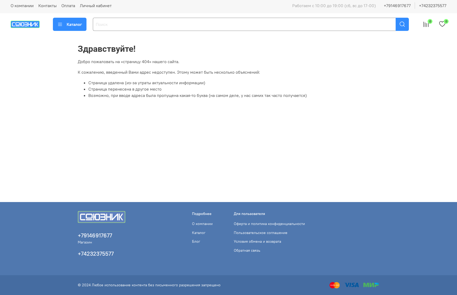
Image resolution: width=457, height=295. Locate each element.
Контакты (47, 5)
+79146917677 (397, 5)
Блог (196, 241)
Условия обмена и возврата (257, 241)
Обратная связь (247, 250)
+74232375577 (432, 5)
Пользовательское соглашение (260, 232)
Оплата (68, 5)
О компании (22, 5)
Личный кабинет (96, 5)
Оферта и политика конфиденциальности (269, 223)
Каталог (74, 24)
